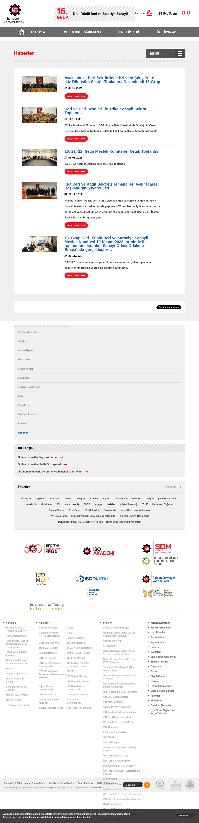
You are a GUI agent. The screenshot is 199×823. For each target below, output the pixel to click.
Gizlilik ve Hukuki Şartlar (61, 783)
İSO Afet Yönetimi (112, 702)
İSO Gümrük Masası (78, 681)
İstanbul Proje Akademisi (117, 707)
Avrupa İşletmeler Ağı (115, 789)
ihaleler (111, 504)
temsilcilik (31, 504)
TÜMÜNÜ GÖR (170, 487)
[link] (149, 548)
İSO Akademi (98, 551)
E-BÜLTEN (130, 784)
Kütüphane (157, 700)
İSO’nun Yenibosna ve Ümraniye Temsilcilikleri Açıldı (50, 471)
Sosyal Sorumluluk (161, 627)
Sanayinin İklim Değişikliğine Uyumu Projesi (118, 669)
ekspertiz (26, 498)
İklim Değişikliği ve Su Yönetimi (120, 692)
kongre (98, 504)
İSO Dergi (156, 652)
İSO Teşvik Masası (77, 676)
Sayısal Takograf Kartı (51, 707)
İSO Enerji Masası (76, 658)
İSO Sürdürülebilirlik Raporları (17, 654)
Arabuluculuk (142, 510)
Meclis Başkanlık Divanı (15, 680)
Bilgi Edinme (158, 676)
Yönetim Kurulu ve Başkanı (16, 688)
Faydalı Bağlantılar (161, 686)
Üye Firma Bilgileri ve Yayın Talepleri (162, 712)
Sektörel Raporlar (27, 414)
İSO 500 (42, 548)
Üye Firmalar (158, 632)
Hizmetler (44, 623)
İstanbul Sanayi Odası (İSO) (134, 516)
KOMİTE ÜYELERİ (128, 32)
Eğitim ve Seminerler (114, 732)
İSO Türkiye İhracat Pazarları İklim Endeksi (122, 772)
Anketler (155, 696)
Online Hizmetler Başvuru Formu (38, 457)
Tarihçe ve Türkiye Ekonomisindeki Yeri (17, 662)
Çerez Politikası (85, 783)
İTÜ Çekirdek (92, 510)
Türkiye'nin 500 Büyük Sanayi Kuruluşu (119, 749)
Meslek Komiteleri (160, 623)
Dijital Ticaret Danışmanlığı (46, 688)
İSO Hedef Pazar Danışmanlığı (76, 688)
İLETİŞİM (140, 13)
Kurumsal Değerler (163, 504)
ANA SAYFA (38, 32)
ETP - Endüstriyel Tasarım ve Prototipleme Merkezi (52, 674)
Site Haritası (96, 787)
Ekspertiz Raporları (49, 643)
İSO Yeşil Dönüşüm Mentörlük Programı (119, 677)
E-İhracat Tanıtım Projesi (116, 627)
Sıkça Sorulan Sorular (162, 691)
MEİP (42, 578)
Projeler (22, 423)
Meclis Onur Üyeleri (17, 695)
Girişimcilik (110, 510)
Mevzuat (10, 668)
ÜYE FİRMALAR (166, 32)
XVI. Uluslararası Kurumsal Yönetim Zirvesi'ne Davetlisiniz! (82, 516)
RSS (147, 785)
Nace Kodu (24, 405)
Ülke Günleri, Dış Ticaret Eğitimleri (122, 794)
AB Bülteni (109, 646)
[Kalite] (160, 785)
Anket (21, 396)
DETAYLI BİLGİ (73, 96)
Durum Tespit (25, 368)
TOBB (87, 504)
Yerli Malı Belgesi (76, 643)
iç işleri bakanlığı (129, 504)
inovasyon (121, 498)
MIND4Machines (112, 804)
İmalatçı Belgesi (48, 653)
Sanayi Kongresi (112, 742)
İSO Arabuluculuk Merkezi (48, 701)
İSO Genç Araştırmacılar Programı (122, 799)
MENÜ (154, 53)
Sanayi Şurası (56, 510)
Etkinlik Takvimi (159, 661)
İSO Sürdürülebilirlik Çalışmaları (120, 712)
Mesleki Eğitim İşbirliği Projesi (119, 722)
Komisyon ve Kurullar (18, 705)
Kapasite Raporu (48, 627)
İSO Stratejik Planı (16, 636)
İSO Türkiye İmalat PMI (115, 755)
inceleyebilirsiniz (81, 817)
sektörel (136, 498)
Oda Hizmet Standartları (80, 707)
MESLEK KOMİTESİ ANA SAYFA (82, 32)
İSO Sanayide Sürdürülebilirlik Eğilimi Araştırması (119, 685)
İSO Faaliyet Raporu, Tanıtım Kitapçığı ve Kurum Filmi (17, 644)
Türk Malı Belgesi (48, 648)
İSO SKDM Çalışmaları (115, 697)
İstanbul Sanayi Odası (25, 13)
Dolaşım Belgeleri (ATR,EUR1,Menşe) (49, 634)
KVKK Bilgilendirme (107, 783)
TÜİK (145, 504)
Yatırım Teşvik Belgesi (79, 653)
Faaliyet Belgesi (75, 637)
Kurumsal (11, 623)
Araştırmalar (110, 779)
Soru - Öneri (24, 359)
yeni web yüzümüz (168, 498)
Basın (154, 671)
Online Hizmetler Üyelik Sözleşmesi (39, 464)
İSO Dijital (108, 737)
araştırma (55, 498)
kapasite (40, 498)
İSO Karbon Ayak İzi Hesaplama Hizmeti (78, 665)
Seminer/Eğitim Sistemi (163, 657)
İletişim (22, 341)
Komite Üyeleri (26, 350)
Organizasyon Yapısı (17, 673)
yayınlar (107, 498)
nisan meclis (72, 504)
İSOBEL (71, 671)
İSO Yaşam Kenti (112, 641)
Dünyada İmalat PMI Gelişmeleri (120, 765)
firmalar (93, 498)
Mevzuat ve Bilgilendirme (74, 701)
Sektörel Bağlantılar (29, 387)
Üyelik (70, 627)
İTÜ (59, 504)
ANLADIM (183, 815)
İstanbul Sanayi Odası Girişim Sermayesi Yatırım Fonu (119, 653)
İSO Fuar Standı (47, 658)
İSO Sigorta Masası (77, 694)
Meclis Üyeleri (14, 700)
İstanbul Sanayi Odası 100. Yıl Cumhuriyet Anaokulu (119, 634)
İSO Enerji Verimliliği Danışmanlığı (50, 665)
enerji (68, 498)
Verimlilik (126, 510)
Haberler (23, 432)
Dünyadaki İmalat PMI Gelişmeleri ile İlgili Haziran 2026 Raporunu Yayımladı (99, 522)
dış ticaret (46, 504)
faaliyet (150, 498)
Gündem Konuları (28, 332)
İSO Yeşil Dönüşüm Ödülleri (118, 717)
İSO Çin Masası (47, 694)
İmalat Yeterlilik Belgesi (80, 648)
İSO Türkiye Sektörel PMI (116, 760)
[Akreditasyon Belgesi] (175, 785)
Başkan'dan (157, 637)
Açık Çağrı (74, 510)
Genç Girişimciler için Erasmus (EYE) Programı (120, 661)
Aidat (69, 632)
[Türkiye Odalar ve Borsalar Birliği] (190, 785)
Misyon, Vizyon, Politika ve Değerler (17, 629)
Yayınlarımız (157, 642)
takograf (80, 498)
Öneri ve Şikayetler (161, 705)
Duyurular (23, 378)
